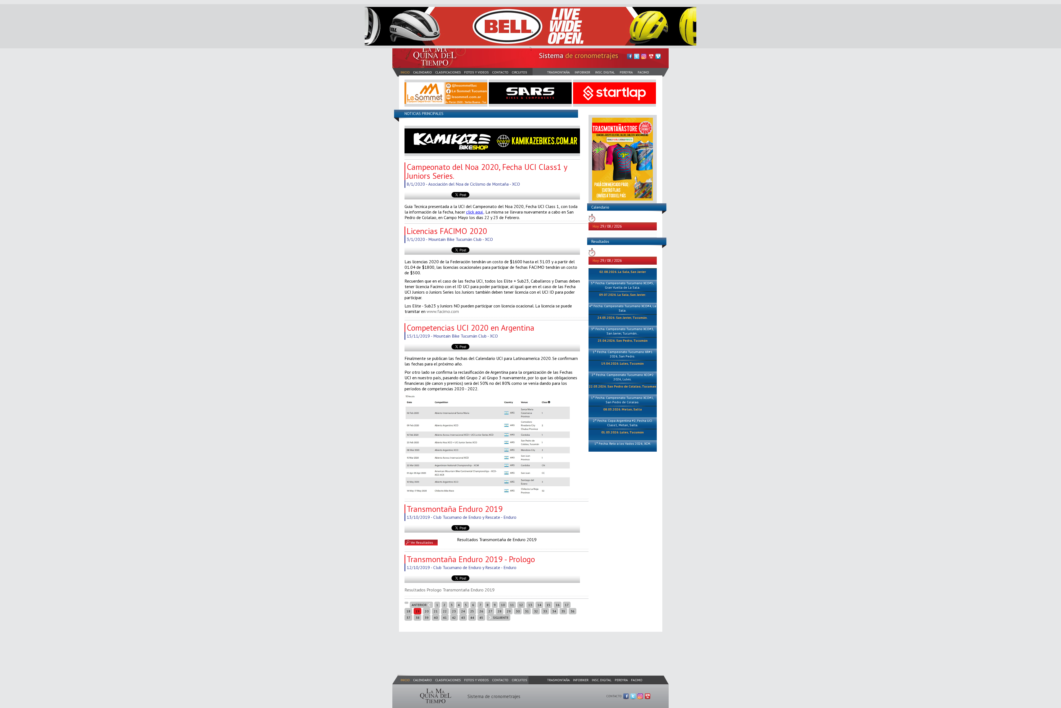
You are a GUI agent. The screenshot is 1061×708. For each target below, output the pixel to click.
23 (454, 611)
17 (567, 605)
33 (545, 611)
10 (503, 605)
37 (408, 617)
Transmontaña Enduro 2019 (455, 509)
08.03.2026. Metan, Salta (622, 409)
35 (563, 611)
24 (463, 611)
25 (472, 611)
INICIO (405, 72)
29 (509, 611)
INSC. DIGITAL (605, 72)
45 (481, 617)
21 (436, 611)
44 (472, 617)
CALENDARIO (422, 72)
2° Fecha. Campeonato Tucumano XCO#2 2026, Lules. (623, 377)
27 (490, 611)
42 (454, 617)
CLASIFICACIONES (448, 72)
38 (417, 617)
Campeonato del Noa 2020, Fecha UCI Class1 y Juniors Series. (487, 171)
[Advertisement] (492, 647)
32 (536, 611)
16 (558, 605)
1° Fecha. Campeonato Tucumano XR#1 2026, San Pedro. (623, 354)
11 (512, 605)
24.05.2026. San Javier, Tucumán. (622, 317)
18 (408, 611)
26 (481, 611)
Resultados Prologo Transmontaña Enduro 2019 (450, 590)
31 (527, 611)
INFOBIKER (582, 72)
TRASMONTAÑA (558, 72)
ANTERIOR (419, 605)
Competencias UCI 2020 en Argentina (470, 327)
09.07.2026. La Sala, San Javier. (622, 295)
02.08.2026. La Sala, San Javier (622, 272)
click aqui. (475, 212)
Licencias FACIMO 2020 (447, 231)
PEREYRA (626, 72)
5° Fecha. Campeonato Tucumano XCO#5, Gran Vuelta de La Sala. (622, 285)
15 (548, 605)
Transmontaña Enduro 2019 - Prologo (471, 559)
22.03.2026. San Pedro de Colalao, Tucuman (622, 386)
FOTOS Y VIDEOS (476, 72)
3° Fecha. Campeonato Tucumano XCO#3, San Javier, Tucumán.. (622, 331)
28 (499, 611)
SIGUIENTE (500, 617)
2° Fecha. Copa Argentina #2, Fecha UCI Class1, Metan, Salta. (622, 423)
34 (554, 611)
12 (521, 605)
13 (530, 605)
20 (427, 611)
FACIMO (643, 72)
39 (427, 617)
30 (518, 611)
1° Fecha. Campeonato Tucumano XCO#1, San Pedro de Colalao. (622, 400)
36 (572, 611)
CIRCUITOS (519, 72)
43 (463, 617)
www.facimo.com (443, 311)
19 (417, 611)
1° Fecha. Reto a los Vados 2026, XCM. (622, 443)
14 (539, 605)
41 (445, 617)
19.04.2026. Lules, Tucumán (622, 363)
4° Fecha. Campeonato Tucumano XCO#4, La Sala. (622, 308)
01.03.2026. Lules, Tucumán (622, 432)
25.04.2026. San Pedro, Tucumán (623, 340)
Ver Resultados (422, 542)
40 (436, 617)
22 (445, 611)
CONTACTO (500, 72)
